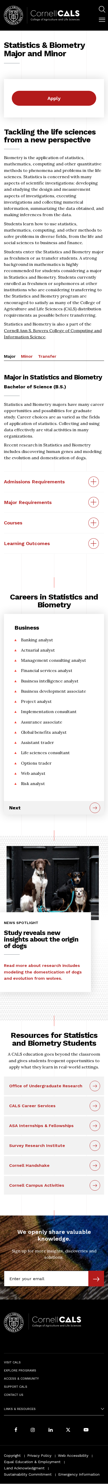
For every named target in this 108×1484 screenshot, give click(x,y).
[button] (102, 20)
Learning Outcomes (27, 543)
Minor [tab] (27, 356)
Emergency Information (79, 1474)
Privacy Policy (39, 1455)
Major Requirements (28, 502)
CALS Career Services (32, 1105)
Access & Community (21, 1378)
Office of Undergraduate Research (45, 1085)
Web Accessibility (73, 1455)
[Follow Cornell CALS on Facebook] (15, 1430)
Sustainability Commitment (28, 1474)
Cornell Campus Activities (36, 1185)
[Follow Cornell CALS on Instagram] (33, 1430)
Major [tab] (10, 356)
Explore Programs (20, 1370)
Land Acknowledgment (24, 1468)
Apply (54, 98)
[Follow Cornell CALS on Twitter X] (68, 1430)
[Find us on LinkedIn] (50, 1430)
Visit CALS (12, 1362)
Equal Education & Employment (32, 1462)
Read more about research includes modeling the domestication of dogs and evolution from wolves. (43, 972)
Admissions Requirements (34, 481)
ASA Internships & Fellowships (41, 1125)
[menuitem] (102, 10)
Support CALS (15, 1386)
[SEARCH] (102, 9)
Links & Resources (20, 1409)
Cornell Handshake (29, 1165)
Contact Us (13, 1395)
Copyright (12, 1455)
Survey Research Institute (37, 1145)
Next (15, 807)
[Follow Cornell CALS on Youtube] (86, 1430)
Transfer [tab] (47, 356)
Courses (13, 522)
